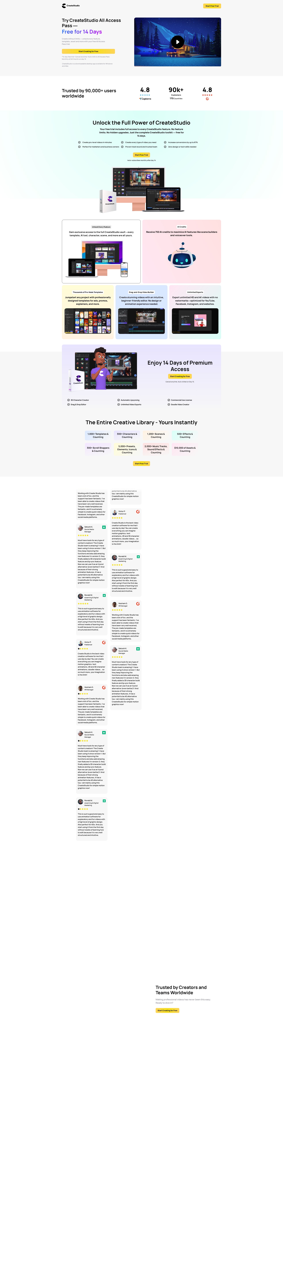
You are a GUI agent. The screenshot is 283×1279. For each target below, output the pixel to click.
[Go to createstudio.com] (71, 6)
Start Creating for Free (88, 51)
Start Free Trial (212, 6)
